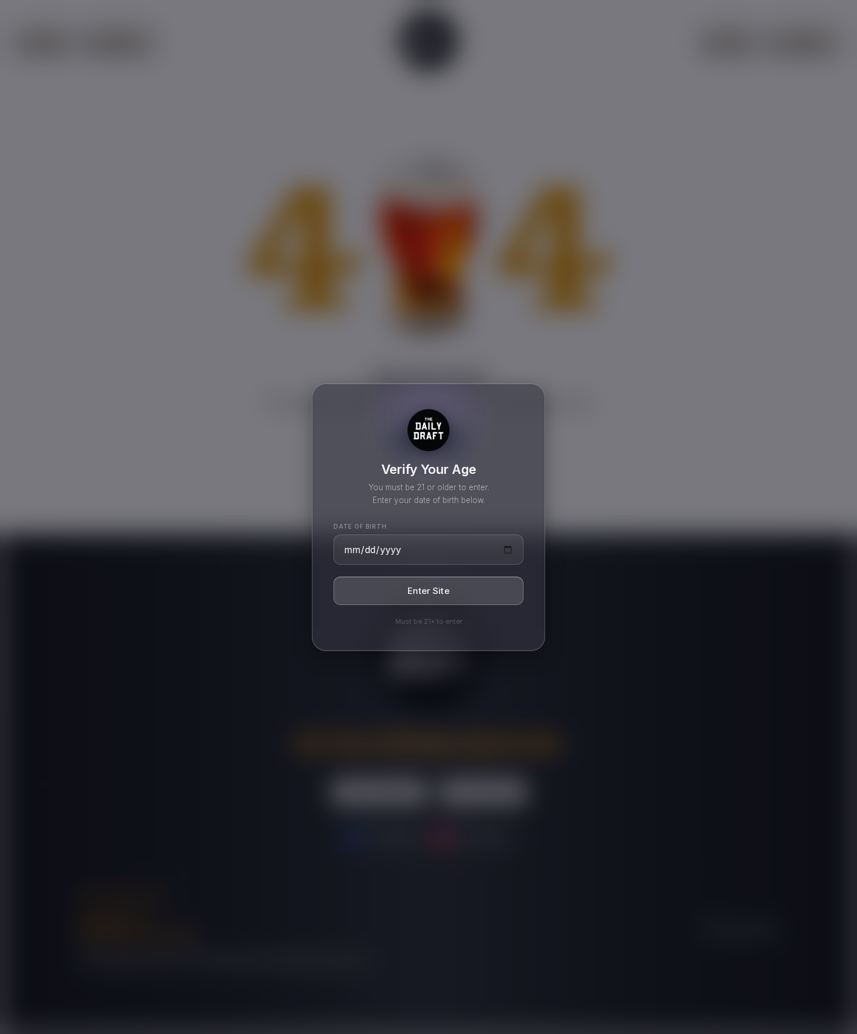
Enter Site (428, 590)
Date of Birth (360, 526)
